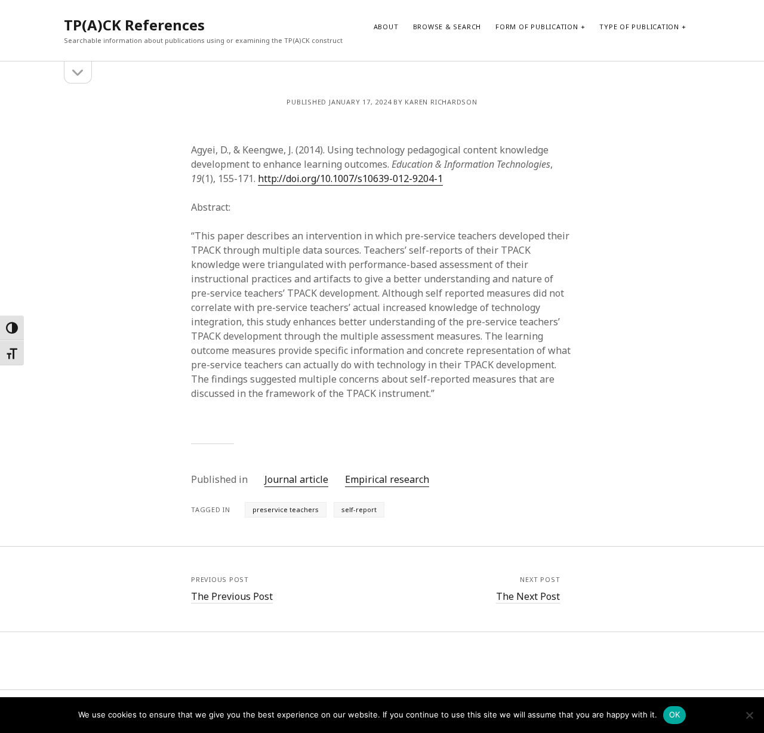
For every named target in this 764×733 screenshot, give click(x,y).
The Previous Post (232, 596)
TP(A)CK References (134, 25)
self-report (359, 509)
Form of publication (536, 26)
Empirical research (387, 479)
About (386, 26)
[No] (749, 715)
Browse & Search (447, 26)
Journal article (296, 479)
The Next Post (528, 596)
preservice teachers (285, 509)
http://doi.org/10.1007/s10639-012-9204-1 (350, 178)
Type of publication (639, 26)
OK (674, 714)
